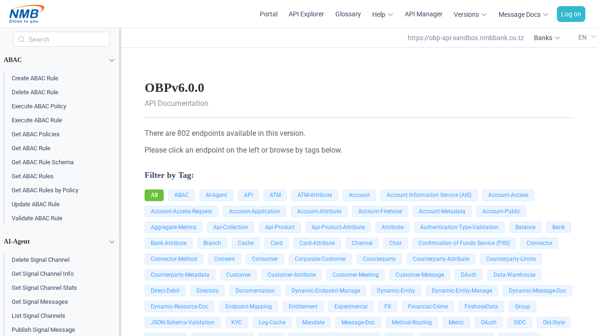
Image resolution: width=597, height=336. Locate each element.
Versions (466, 14)
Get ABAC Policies (36, 134)
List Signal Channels (38, 315)
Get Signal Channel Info (43, 273)
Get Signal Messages (40, 301)
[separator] (120, 182)
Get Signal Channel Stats (44, 287)
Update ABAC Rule (36, 204)
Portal (269, 14)
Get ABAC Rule (31, 148)
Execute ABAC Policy (39, 106)
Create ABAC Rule (35, 78)
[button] (61, 60)
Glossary (348, 14)
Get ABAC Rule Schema (43, 162)
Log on (571, 14)
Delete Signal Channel (40, 259)
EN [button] (583, 37)
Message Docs (520, 14)
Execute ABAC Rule (37, 120)
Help (378, 14)
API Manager (424, 14)
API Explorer (306, 14)
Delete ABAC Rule (35, 92)
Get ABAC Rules (33, 176)
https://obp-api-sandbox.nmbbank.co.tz (466, 38)
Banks (543, 38)
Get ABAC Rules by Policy (45, 190)
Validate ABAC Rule (37, 218)
